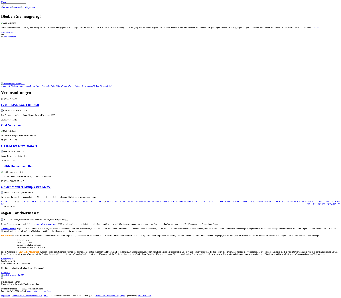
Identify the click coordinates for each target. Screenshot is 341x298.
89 (246, 202)
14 (46, 202)
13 (44, 202)
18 (57, 202)
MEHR (317, 27)
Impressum (5, 296)
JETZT (4, 202)
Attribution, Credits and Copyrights (110, 296)
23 (70, 202)
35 (102, 202)
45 (129, 202)
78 (217, 202)
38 (110, 202)
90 (249, 202)
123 (327, 204)
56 (158, 202)
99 (273, 202)
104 (291, 202)
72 (201, 202)
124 (330, 204)
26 (78, 202)
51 (145, 202)
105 (294, 202)
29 (86, 202)
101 (279, 202)
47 (134, 202)
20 (62, 202)
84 (233, 202)
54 (153, 202)
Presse (33, 86)
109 (309, 202)
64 (180, 202)
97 (268, 202)
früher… (4, 204)
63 (177, 202)
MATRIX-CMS (144, 296)
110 (313, 202)
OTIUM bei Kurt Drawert (19, 146)
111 (316, 202)
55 (156, 202)
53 (150, 202)
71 (198, 202)
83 (230, 202)
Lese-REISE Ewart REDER (20, 105)
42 (121, 202)
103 (287, 202)
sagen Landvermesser (46, 224)
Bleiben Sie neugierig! (102, 86)
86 (238, 202)
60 (169, 202)
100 (276, 202)
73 (204, 202)
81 (225, 202)
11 (39, 202)
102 (283, 202)
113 (324, 202)
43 (124, 202)
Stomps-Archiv (68, 86)
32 (94, 202)
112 (320, 202)
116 (334, 202)
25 (76, 202)
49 (140, 202)
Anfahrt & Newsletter (84, 86)
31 (92, 202)
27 (81, 202)
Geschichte (46, 86)
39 (113, 202)
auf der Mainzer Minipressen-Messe (26, 187)
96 (265, 202)
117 (338, 202)
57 (161, 202)
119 (312, 204)
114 (327, 202)
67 (188, 202)
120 (316, 204)
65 (182, 202)
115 (331, 202)
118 (308, 204)
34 (100, 202)
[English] (2, 10)
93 (257, 202)
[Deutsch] (1, 10)
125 (334, 204)
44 (126, 202)
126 (338, 204)
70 (196, 202)
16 (52, 202)
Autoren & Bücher (9, 86)
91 (252, 202)
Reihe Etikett (56, 86)
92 (254, 202)
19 (60, 202)
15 (49, 202)
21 (65, 202)
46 (132, 202)
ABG (46, 296)
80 (222, 202)
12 (41, 202)
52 (148, 202)
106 (298, 202)
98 (270, 202)
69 (193, 202)
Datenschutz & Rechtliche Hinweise (27, 296)
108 (306, 202)
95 (262, 202)
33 (97, 202)
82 (228, 202)
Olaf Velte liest (11, 125)
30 (89, 202)
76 (212, 202)
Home (3, 2)
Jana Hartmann (9, 37)
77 (214, 202)
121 (319, 204)
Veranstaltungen (23, 86)
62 (174, 202)
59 (166, 202)
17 (54, 202)
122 (323, 204)
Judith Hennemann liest (17, 166)
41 (118, 202)
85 (236, 202)
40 (116, 202)
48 (137, 202)
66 (185, 202)
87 (241, 202)
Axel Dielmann (7, 32)
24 (73, 202)
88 (244, 202)
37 (108, 202)
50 (142, 202)
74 (206, 202)
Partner (39, 86)
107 (302, 202)
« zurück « (5, 272)
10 (36, 202)
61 (172, 202)
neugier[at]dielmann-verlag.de (39, 291)
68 (190, 202)
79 (220, 202)
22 (68, 202)
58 (164, 202)
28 (84, 202)
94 (260, 202)
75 (209, 202)
